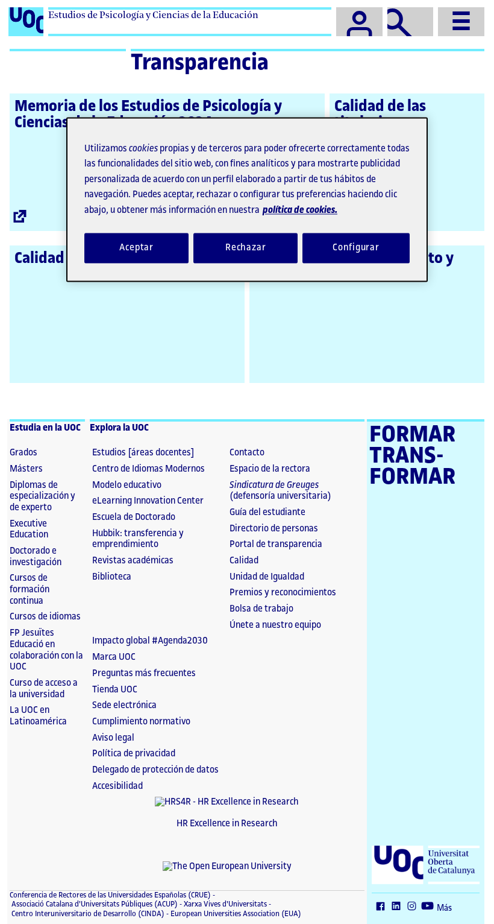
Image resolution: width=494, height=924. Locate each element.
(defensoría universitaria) (280, 491)
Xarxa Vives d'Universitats (224, 904)
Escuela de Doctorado (133, 517)
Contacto (247, 453)
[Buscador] (410, 21)
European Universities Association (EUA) (235, 914)
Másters (26, 469)
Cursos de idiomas (45, 617)
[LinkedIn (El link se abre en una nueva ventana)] (398, 907)
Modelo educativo (126, 485)
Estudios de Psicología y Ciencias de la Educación (153, 15)
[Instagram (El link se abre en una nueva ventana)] (414, 907)
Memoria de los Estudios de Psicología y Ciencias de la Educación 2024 (148, 114)
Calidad (244, 560)
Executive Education (29, 529)
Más (444, 908)
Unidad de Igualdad (267, 577)
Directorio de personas (274, 529)
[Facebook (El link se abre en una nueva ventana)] (383, 907)
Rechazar (245, 248)
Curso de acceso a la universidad (44, 689)
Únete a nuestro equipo (275, 625)
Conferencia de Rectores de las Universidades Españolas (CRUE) (110, 895)
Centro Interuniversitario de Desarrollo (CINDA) (87, 914)
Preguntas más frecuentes (144, 673)
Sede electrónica (124, 705)
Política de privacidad (133, 753)
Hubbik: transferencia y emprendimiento (138, 539)
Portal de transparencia (276, 544)
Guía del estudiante (267, 512)
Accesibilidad (117, 786)
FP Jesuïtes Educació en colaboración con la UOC (46, 650)
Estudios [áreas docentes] (143, 453)
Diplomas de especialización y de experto (42, 496)
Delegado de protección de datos (155, 770)
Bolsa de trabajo (261, 609)
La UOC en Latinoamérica (38, 716)
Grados (23, 453)
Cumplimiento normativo (141, 722)
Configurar (356, 248)
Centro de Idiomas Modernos (148, 469)
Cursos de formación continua (29, 589)
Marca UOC (114, 657)
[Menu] (461, 21)
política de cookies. (300, 210)
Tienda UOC (114, 690)
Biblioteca (111, 577)
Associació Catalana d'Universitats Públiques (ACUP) (94, 904)
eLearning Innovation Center (148, 501)
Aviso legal (113, 738)
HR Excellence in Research (227, 823)
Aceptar (136, 248)
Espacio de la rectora (270, 469)
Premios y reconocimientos (283, 592)
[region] (247, 199)
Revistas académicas (133, 560)
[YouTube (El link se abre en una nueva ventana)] (430, 907)
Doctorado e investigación (35, 557)
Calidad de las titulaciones (380, 114)
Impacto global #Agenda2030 (150, 641)
